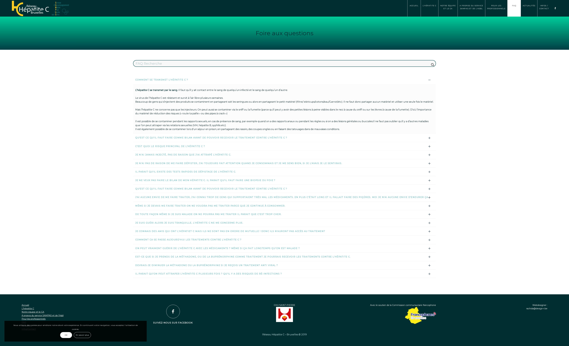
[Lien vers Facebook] (555, 8)
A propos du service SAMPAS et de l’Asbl (43, 315)
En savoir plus (82, 335)
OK (66, 335)
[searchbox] (284, 63)
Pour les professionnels (33, 319)
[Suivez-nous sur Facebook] (173, 311)
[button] (284, 80)
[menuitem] (414, 8)
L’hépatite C (28, 308)
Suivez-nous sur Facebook (173, 322)
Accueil (25, 305)
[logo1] (284, 8)
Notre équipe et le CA (33, 312)
